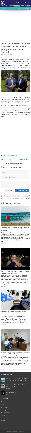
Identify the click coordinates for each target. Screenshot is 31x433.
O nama (3, 415)
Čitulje (28, 6)
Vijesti (2, 6)
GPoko (2, 404)
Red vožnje (3, 410)
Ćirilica (17, 2)
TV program (11, 6)
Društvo (9, 159)
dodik (4, 155)
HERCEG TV (21, 8)
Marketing (3, 418)
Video (5, 6)
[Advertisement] (15, 26)
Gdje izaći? (23, 6)
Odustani (9, 190)
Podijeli (23, 159)
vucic (8, 155)
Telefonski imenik (5, 412)
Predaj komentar (22, 190)
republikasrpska (14, 155)
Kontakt (3, 420)
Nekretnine (17, 6)
